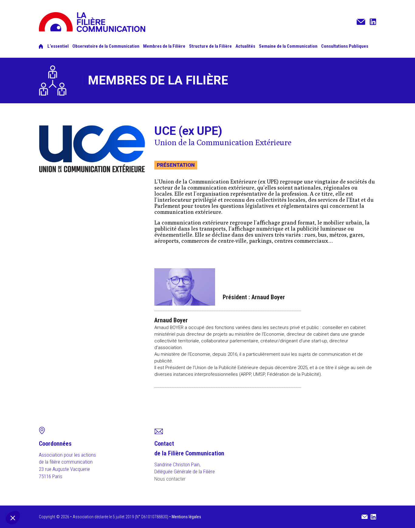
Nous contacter (170, 479)
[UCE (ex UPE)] (92, 149)
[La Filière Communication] (92, 29)
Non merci (24, 497)
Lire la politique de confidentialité (36, 478)
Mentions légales (186, 516)
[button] (12, 517)
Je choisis (67, 497)
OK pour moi (110, 497)
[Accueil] (41, 46)
